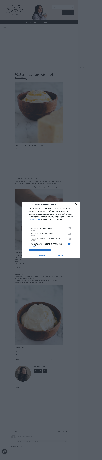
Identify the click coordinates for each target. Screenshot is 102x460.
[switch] (69, 228)
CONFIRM (40, 250)
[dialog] (51, 230)
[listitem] (51, 225)
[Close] (76, 204)
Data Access (51, 255)
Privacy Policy (59, 255)
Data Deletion (42, 255)
